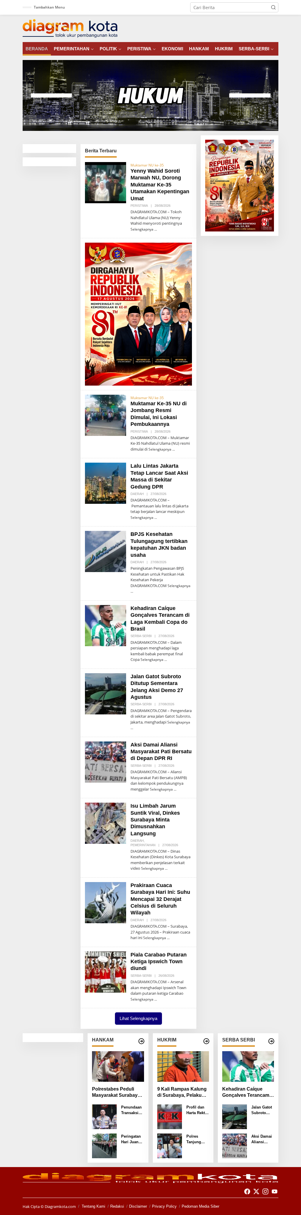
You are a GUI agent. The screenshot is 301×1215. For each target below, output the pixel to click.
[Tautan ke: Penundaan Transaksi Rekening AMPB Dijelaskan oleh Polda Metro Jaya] (104, 1116)
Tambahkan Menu (49, 7)
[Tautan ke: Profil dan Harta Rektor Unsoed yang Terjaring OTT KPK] (169, 1116)
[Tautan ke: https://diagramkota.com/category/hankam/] (141, 1041)
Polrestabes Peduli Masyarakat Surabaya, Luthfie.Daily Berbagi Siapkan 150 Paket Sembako (116, 1092)
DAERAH (137, 494)
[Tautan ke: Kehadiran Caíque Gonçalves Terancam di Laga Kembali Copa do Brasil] (105, 625)
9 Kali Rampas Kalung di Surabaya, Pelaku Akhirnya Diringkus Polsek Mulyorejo (182, 1092)
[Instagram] (265, 1191)
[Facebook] (247, 1191)
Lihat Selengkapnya (138, 1018)
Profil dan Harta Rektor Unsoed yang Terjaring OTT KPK (197, 1110)
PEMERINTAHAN (143, 845)
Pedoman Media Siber (200, 1206)
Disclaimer (138, 1206)
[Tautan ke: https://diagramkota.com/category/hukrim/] (206, 1041)
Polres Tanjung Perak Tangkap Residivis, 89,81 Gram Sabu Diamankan (196, 1139)
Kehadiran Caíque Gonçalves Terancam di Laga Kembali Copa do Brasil (246, 1092)
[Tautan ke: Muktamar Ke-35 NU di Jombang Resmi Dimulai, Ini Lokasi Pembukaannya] (105, 415)
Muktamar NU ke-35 (147, 165)
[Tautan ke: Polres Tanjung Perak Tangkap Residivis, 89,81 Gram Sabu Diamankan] (169, 1145)
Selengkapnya (142, 229)
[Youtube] (274, 1191)
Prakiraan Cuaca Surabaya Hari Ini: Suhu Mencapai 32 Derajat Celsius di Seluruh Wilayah (160, 899)
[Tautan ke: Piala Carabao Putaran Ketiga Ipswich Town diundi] (105, 971)
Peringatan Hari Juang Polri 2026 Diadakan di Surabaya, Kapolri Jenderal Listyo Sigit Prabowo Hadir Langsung (132, 1139)
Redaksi (117, 1206)
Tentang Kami (93, 1206)
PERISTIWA (139, 205)
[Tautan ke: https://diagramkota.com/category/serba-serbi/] (271, 1041)
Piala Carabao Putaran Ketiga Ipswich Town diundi (159, 961)
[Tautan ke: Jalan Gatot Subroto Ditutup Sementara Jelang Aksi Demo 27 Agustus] (105, 693)
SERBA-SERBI (141, 636)
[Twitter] (256, 1191)
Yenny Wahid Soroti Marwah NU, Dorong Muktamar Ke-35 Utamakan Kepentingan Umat (160, 184)
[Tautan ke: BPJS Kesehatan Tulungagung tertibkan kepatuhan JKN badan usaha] (105, 551)
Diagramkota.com (60, 1206)
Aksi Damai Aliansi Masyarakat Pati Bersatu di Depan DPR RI (161, 751)
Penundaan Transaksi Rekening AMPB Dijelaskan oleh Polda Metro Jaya (131, 1110)
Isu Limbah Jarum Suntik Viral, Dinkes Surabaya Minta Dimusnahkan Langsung (155, 819)
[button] (273, 7)
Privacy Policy (164, 1206)
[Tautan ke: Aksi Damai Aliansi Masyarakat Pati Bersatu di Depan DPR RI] (105, 761)
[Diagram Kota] (70, 28)
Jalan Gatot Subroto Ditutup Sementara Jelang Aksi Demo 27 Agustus (261, 1110)
